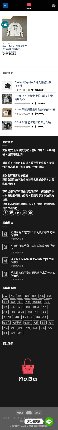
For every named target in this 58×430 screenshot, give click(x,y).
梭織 (13, 312)
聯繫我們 (7, 418)
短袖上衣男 (41, 317)
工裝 (13, 306)
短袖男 (27, 322)
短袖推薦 (17, 322)
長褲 (42, 327)
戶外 (45, 306)
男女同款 (7, 317)
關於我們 (18, 418)
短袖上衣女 (27, 317)
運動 (28, 327)
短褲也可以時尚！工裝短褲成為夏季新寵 (33, 247)
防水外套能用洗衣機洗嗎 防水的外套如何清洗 (33, 274)
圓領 (13, 301)
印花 (5, 301)
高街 (20, 333)
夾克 (47, 301)
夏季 (20, 301)
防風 (13, 333)
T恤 (12, 296)
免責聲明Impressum (34, 418)
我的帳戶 (34, 421)
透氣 (5, 327)
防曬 (50, 327)
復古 (20, 306)
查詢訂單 (24, 421)
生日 (37, 312)
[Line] (49, 421)
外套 (28, 301)
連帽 (20, 327)
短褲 (36, 322)
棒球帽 (21, 312)
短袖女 (6, 322)
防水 (5, 333)
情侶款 (36, 306)
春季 (5, 312)
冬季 (41, 296)
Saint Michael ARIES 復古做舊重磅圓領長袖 (14, 47)
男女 (45, 312)
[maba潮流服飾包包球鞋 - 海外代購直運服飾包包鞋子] (29, 5)
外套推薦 (37, 301)
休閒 (19, 296)
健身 (34, 296)
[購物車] (54, 5)
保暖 (27, 296)
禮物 (43, 322)
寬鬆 (5, 306)
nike (5, 296)
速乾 (13, 327)
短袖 (17, 317)
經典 (51, 322)
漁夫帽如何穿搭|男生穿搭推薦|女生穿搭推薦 (32, 260)
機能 (30, 312)
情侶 (28, 306)
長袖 (35, 327)
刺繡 (49, 296)
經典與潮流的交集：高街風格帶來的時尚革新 (33, 234)
